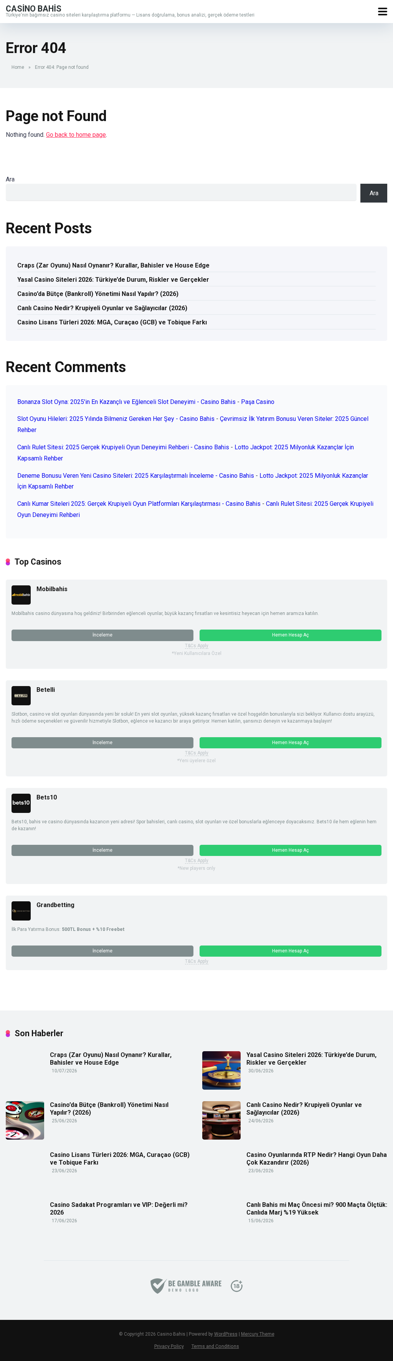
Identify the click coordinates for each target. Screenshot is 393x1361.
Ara (10, 179)
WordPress (226, 1334)
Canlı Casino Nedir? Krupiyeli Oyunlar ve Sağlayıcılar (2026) (102, 308)
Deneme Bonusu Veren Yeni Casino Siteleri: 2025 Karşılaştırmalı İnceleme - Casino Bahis (135, 475)
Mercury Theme (257, 1334)
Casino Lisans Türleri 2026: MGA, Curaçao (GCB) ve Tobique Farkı (112, 322)
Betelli (45, 689)
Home (18, 67)
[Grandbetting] (21, 918)
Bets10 (46, 797)
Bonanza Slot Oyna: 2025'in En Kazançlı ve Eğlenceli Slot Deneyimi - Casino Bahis (126, 401)
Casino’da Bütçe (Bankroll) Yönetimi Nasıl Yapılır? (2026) (97, 293)
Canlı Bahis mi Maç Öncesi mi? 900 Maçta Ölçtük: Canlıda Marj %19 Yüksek (316, 1208)
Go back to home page (76, 134)
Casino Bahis (33, 8)
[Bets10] (21, 810)
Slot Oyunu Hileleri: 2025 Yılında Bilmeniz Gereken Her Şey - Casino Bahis (116, 418)
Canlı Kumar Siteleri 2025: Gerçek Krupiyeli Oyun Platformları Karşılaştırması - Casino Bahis (139, 503)
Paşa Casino (257, 401)
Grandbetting (55, 905)
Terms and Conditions (215, 1346)
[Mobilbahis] (21, 602)
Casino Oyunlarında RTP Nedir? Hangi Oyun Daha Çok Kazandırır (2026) (316, 1158)
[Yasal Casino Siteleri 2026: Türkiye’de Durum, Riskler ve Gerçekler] (221, 1087)
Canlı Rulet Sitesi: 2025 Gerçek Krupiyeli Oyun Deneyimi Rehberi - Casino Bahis (123, 447)
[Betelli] (21, 703)
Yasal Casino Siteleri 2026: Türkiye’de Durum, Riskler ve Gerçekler (113, 279)
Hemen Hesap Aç (290, 635)
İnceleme (102, 635)
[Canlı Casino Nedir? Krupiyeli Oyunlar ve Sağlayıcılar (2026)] (221, 1137)
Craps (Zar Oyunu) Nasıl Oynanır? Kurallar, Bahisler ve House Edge (113, 265)
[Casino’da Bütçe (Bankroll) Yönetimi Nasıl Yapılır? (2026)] (25, 1137)
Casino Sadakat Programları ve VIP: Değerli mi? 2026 (119, 1208)
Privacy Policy (169, 1346)
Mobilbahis (52, 589)
